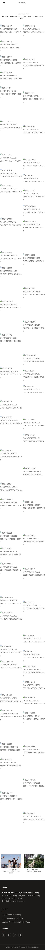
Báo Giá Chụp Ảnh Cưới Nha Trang (16, 922)
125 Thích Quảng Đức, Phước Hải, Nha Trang (21, 895)
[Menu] (4, 3)
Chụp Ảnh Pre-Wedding (11, 914)
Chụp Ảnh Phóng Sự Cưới (12, 918)
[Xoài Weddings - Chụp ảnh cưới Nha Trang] (22, 3)
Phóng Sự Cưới (22, 13)
